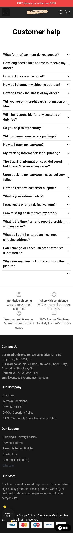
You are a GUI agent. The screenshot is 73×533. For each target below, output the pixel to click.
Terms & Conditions (15, 401)
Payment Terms (13, 442)
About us (8, 395)
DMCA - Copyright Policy (18, 412)
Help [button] (65, 527)
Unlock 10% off (8, 515)
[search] (60, 12)
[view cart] (67, 12)
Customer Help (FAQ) (16, 460)
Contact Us (10, 454)
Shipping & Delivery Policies (20, 437)
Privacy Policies (12, 406)
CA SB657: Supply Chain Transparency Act (29, 418)
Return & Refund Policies (18, 448)
